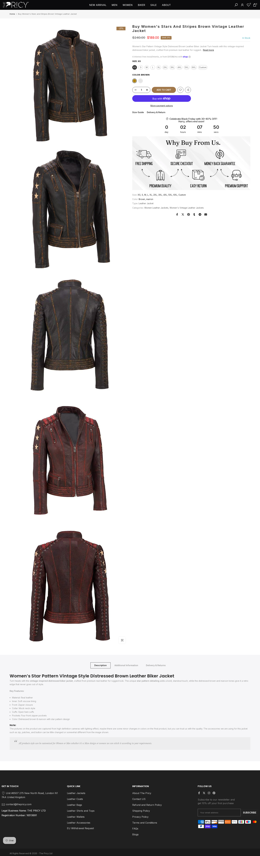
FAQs (135, 828)
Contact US (138, 799)
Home (12, 14)
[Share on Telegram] (200, 214)
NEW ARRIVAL (97, 4)
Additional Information (126, 665)
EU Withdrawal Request (80, 828)
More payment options (161, 105)
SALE (153, 4)
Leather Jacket (146, 203)
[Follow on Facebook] (199, 793)
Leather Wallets (76, 816)
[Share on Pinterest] (188, 214)
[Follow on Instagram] (209, 793)
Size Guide (138, 112)
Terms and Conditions (144, 822)
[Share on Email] (205, 214)
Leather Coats (75, 799)
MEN (114, 4)
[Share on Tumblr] (194, 214)
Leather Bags (74, 804)
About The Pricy (141, 793)
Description (100, 665)
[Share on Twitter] (182, 214)
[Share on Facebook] (177, 214)
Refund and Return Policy (147, 804)
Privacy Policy (140, 816)
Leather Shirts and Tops (80, 810)
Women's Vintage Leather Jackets (187, 207)
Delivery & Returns (156, 665)
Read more (208, 50)
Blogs (135, 834)
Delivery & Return (156, 112)
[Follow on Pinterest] (214, 793)
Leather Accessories (78, 822)
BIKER (141, 4)
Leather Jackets (76, 793)
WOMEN (128, 4)
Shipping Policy (141, 810)
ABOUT (166, 4)
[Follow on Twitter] (204, 793)
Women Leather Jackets (156, 207)
